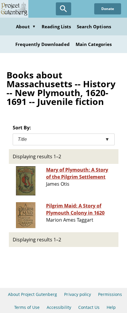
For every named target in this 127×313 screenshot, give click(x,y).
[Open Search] (63, 8)
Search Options (94, 26)
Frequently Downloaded (42, 44)
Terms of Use (27, 307)
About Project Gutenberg (32, 294)
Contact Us (89, 307)
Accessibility (59, 307)
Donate (107, 8)
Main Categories (94, 44)
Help (111, 307)
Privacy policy (77, 294)
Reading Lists (56, 26)
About (25, 26)
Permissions (110, 294)
